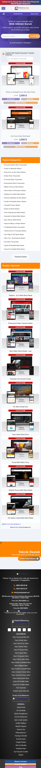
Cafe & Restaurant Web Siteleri (14, 212)
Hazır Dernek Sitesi (21, 646)
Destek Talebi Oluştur (28, 558)
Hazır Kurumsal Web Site (21, 637)
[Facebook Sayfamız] (9, 629)
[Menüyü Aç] (3, 8)
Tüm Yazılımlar (21, 688)
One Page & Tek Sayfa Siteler (14, 234)
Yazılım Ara (34, 36)
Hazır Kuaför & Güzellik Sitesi (21, 669)
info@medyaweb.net (21, 592)
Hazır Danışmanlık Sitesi (21, 678)
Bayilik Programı (21, 726)
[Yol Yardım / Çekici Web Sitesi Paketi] (20, 515)
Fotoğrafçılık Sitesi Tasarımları (14, 227)
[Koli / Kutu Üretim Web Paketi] (20, 120)
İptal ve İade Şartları (21, 720)
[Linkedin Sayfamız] (24, 629)
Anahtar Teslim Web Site (21, 691)
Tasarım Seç (21, 729)
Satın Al (12, 99)
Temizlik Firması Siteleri (12, 205)
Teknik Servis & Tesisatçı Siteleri (15, 231)
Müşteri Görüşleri (21, 761)
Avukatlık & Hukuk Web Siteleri (14, 216)
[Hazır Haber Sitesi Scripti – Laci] (20, 348)
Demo (31, 99)
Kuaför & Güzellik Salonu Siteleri (15, 201)
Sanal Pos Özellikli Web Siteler (14, 249)
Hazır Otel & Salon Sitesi (21, 659)
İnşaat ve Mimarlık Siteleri (13, 168)
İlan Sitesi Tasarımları (11, 242)
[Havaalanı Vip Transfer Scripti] (20, 376)
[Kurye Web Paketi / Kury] (20, 459)
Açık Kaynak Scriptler (21, 751)
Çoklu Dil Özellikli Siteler (21, 681)
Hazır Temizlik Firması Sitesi (21, 675)
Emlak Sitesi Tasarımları (12, 176)
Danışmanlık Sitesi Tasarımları (14, 183)
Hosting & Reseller (21, 736)
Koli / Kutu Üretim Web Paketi (20, 136)
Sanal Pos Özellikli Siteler (21, 684)
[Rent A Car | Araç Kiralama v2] (11, 524)
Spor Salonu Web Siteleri (12, 220)
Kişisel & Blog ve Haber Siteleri (14, 223)
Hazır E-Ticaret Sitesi (21, 650)
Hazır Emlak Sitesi (21, 640)
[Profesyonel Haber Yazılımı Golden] (20, 320)
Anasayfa (27, 43)
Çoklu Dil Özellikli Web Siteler (14, 245)
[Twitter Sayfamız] (19, 629)
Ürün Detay (21, 103)
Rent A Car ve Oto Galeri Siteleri (15, 172)
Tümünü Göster (20, 257)
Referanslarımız (21, 732)
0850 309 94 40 (21, 585)
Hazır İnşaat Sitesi (21, 653)
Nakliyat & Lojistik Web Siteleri (14, 194)
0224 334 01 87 (21, 588)
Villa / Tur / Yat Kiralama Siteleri (14, 238)
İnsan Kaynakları (20, 764)
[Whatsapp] (4, 14)
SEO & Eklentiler (21, 745)
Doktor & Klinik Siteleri (12, 209)
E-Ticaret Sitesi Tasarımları (13, 179)
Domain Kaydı (21, 739)
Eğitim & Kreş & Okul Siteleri (13, 187)
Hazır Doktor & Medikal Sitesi (21, 662)
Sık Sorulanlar (21, 710)
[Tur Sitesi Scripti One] (20, 403)
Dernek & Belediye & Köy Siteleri (15, 198)
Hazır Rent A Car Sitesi (20, 643)
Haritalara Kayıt (21, 748)
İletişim (21, 755)
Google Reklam (21, 742)
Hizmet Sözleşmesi (21, 717)
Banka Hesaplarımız (21, 713)
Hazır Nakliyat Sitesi (21, 665)
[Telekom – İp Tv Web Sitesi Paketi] (20, 292)
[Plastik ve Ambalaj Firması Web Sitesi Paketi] (20, 76)
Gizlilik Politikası (21, 723)
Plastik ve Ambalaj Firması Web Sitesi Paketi (20, 92)
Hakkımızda (21, 707)
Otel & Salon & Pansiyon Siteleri (15, 190)
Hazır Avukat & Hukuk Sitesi (21, 672)
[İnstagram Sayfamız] (14, 629)
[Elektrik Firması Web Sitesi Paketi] (20, 487)
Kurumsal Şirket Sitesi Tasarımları (15, 165)
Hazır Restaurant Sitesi (21, 656)
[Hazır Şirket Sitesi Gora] (20, 431)
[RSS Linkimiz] (29, 629)
